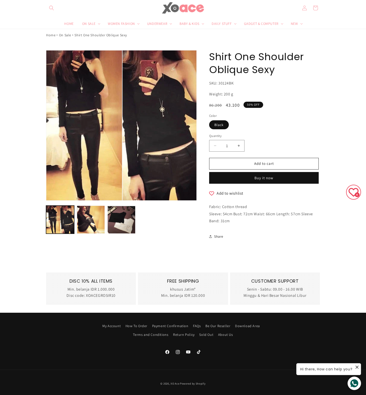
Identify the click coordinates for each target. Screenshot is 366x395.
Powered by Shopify (193, 383)
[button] (51, 7)
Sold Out (206, 334)
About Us (225, 334)
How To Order (136, 326)
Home (51, 35)
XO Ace (175, 383)
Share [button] (218, 236)
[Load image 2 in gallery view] (91, 220)
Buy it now (263, 178)
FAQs (197, 326)
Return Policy (184, 334)
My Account (111, 326)
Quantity (215, 136)
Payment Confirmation (170, 326)
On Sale (65, 35)
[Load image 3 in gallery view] (121, 220)
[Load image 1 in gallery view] (60, 220)
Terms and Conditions (150, 334)
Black (219, 125)
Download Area (247, 326)
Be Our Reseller (217, 326)
